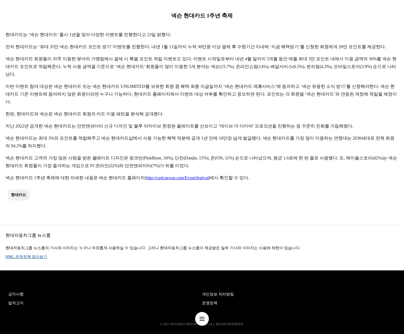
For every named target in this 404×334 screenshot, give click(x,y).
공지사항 (16, 294)
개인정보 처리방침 (218, 294)
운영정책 (209, 303)
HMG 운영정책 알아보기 (26, 257)
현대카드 (18, 195)
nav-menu (202, 319)
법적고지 (16, 303)
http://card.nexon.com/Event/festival (177, 177)
